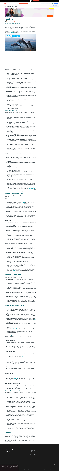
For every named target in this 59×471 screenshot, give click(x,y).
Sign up (31, 455)
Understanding (17, 416)
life (22, 356)
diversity (34, 75)
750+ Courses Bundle (23, 3)
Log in (52, 3)
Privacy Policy (3, 469)
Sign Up (56, 3)
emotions (14, 270)
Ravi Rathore (19, 21)
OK (17, 465)
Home (5, 6)
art (34, 425)
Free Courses (16, 3)
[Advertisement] (46, 30)
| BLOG (5, 3)
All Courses (30, 3)
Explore (10, 3)
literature (16, 378)
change (32, 227)
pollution (12, 32)
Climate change (16, 328)
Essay (12, 6)
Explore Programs (33, 451)
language (23, 202)
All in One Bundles (33, 454)
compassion (18, 377)
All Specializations (37, 3)
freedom (17, 375)
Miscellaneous (9, 6)
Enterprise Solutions (33, 448)
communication (32, 188)
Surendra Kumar (10, 21)
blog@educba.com (54, 5)
